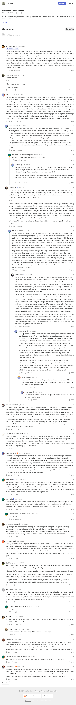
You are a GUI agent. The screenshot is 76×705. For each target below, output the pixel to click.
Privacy (37, 691)
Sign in (70, 3)
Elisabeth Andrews (12, 524)
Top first (71, 29)
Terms (43, 691)
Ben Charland (10, 405)
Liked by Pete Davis (13, 48)
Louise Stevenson (15, 629)
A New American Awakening (13, 10)
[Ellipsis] (73, 46)
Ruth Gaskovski (11, 453)
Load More (5, 683)
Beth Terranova (11, 563)
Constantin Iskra (11, 640)
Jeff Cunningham (11, 46)
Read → (4, 22)
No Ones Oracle (11, 75)
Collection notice (51, 691)
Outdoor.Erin (10, 541)
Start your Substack (33, 696)
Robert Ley (12, 188)
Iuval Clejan (10, 94)
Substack (28, 701)
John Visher (10, 589)
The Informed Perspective (14, 434)
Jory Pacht (9, 480)
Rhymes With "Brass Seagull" (22, 155)
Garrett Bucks (10, 667)
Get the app (48, 696)
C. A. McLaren (10, 617)
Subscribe (62, 3)
